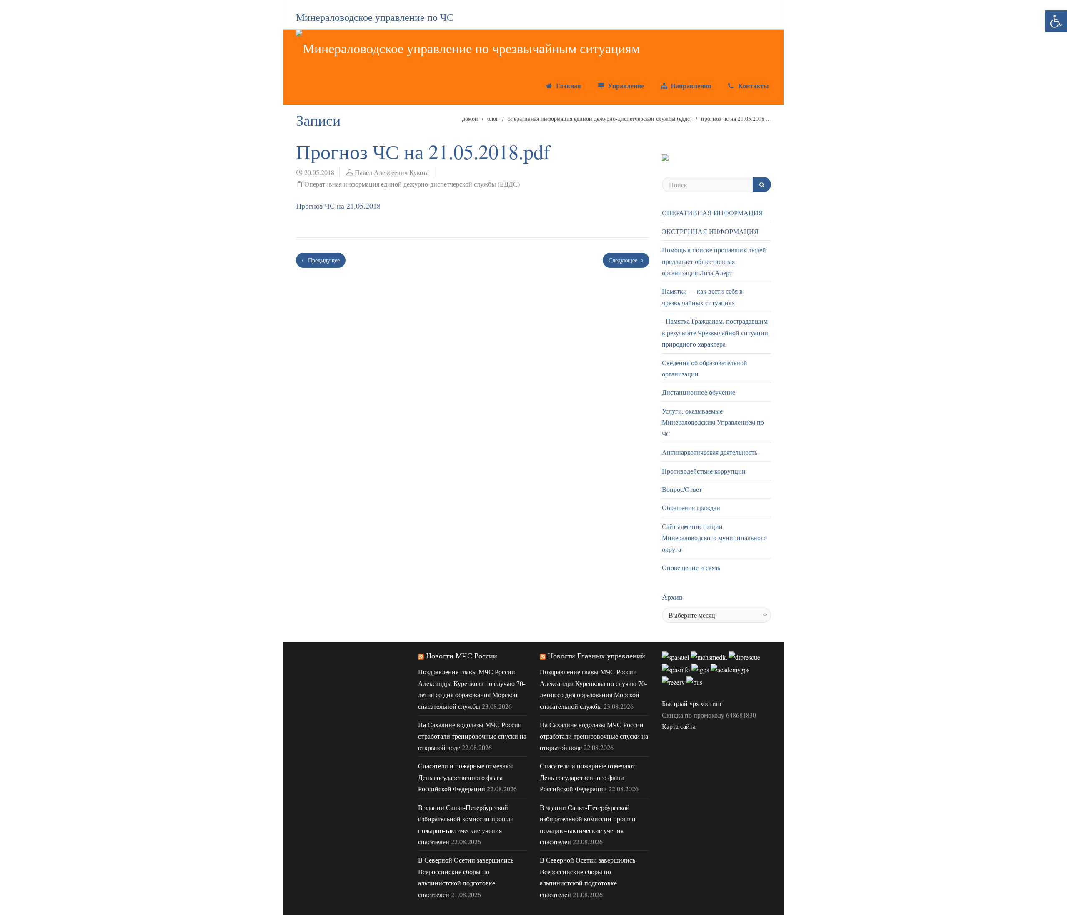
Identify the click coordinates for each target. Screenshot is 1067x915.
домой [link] (470, 118)
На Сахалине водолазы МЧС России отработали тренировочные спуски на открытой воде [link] (472, 736)
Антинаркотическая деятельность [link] (709, 452)
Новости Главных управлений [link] (596, 656)
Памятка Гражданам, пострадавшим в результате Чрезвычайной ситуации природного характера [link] (715, 332)
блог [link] (492, 118)
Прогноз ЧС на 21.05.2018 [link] (338, 206)
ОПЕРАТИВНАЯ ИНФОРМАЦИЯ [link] (712, 212)
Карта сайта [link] (679, 726)
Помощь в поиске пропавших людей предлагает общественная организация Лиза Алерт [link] (714, 261)
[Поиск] (762, 184)
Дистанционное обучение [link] (698, 392)
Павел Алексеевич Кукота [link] (392, 172)
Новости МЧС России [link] (461, 656)
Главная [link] (567, 85)
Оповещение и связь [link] (691, 567)
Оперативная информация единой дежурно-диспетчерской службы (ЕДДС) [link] (600, 118)
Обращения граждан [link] (691, 507)
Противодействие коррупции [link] (704, 470)
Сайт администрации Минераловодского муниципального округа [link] (714, 537)
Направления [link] (690, 85)
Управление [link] (625, 85)
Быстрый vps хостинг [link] (692, 703)
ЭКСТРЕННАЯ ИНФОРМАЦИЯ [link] (710, 231)
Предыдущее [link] (323, 260)
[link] (1056, 21)
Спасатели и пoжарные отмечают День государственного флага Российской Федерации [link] (465, 777)
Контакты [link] (752, 85)
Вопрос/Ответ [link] (682, 489)
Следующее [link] (624, 260)
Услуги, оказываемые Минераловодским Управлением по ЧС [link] (713, 422)
